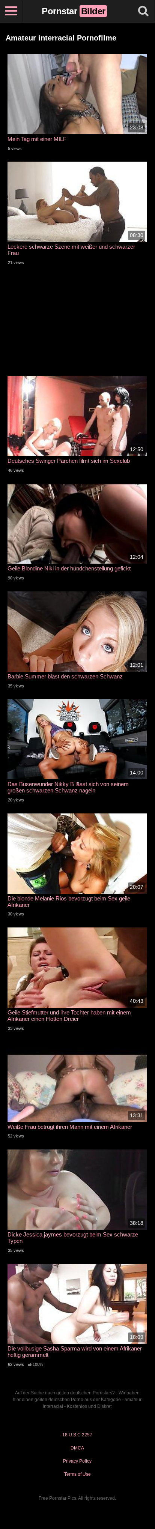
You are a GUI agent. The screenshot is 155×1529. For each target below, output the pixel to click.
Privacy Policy (77, 1461)
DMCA (77, 1448)
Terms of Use (77, 1474)
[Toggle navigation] (11, 11)
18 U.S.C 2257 (77, 1434)
